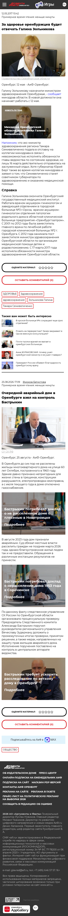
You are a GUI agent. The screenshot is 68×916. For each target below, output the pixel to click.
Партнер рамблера (31, 900)
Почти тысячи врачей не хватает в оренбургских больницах (33, 343)
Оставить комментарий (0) (34, 280)
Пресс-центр (47, 772)
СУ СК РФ (7, 451)
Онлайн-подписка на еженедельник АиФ (32, 777)
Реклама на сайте (15, 791)
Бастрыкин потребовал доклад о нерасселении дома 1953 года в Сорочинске (32, 585)
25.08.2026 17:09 (11, 382)
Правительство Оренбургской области (26, 78)
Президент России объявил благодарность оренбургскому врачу (38, 364)
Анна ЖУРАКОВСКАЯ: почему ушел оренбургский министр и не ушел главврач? (39, 353)
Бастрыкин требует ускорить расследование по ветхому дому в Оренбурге (30, 678)
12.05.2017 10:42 (10, 13)
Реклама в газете (43, 791)
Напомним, (10, 142)
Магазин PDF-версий (46, 782)
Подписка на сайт (16, 782)
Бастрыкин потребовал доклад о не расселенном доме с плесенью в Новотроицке (32, 513)
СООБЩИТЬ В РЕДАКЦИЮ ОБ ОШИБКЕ (27, 804)
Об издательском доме (19, 772)
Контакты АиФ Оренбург (20, 787)
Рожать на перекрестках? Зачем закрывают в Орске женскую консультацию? (39, 332)
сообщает (54, 94)
